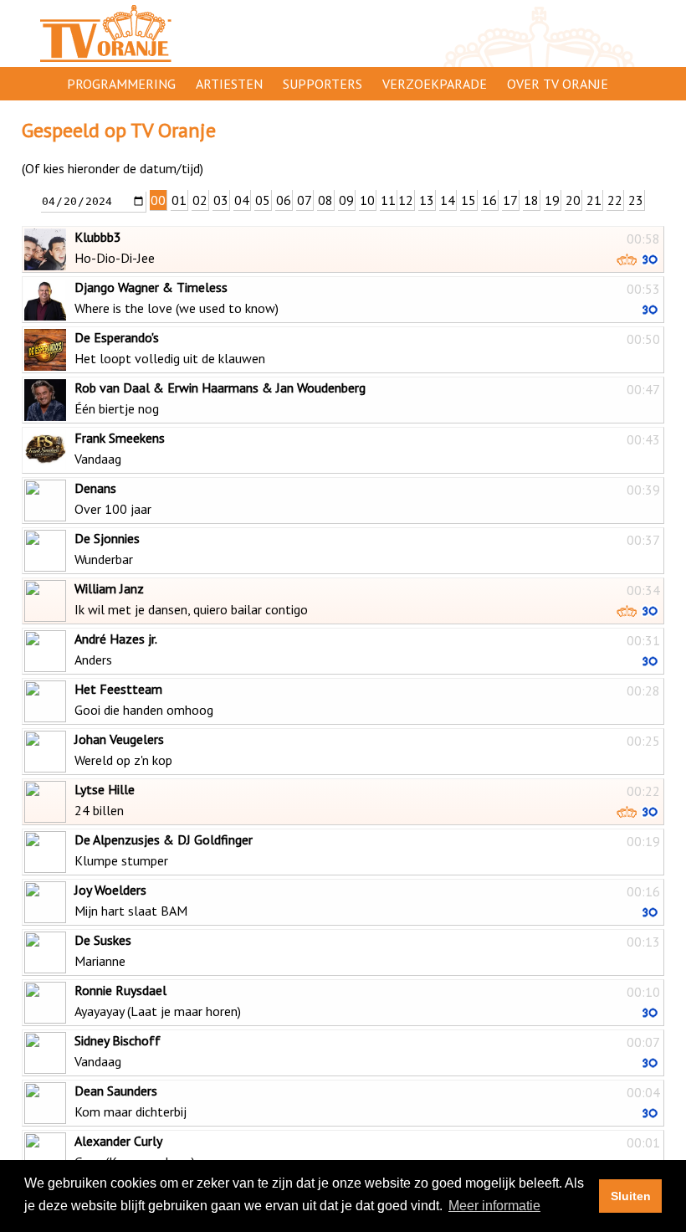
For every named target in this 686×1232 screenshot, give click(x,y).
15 (468, 200)
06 (283, 200)
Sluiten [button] (631, 1196)
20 (573, 200)
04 (241, 200)
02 (199, 200)
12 (405, 200)
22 (614, 200)
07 (304, 200)
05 (262, 200)
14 (447, 200)
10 (367, 200)
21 (594, 200)
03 (220, 200)
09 (346, 200)
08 (325, 200)
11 (388, 200)
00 (158, 200)
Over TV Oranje (557, 83)
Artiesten (229, 83)
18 (531, 200)
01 (179, 200)
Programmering (121, 83)
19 (552, 200)
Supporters (322, 83)
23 (635, 200)
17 (510, 200)
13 (426, 200)
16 (489, 200)
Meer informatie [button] (494, 1206)
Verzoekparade (434, 83)
